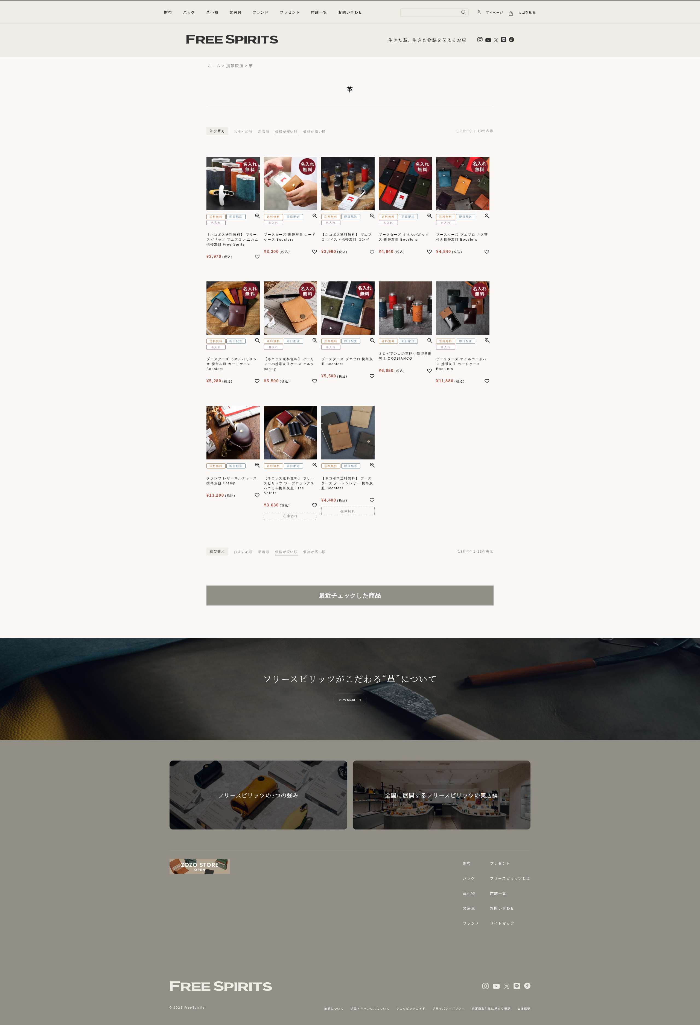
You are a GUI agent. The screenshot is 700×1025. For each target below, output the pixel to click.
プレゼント (290, 12)
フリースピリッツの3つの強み (258, 795)
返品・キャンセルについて (370, 1008)
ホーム (214, 65)
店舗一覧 (319, 12)
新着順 (264, 131)
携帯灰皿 (234, 65)
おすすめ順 (243, 131)
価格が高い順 (314, 131)
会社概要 (524, 1008)
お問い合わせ (350, 12)
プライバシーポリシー (448, 1008)
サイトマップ (502, 923)
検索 (463, 12)
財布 (467, 863)
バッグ (469, 878)
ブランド (261, 12)
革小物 (469, 893)
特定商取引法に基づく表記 (491, 1008)
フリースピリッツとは (510, 878)
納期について (334, 1008)
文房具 (469, 908)
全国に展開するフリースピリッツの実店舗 (441, 795)
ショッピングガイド (411, 1008)
